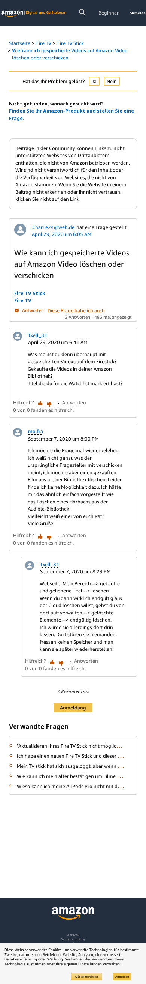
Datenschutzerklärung (73, 939)
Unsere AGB (73, 935)
